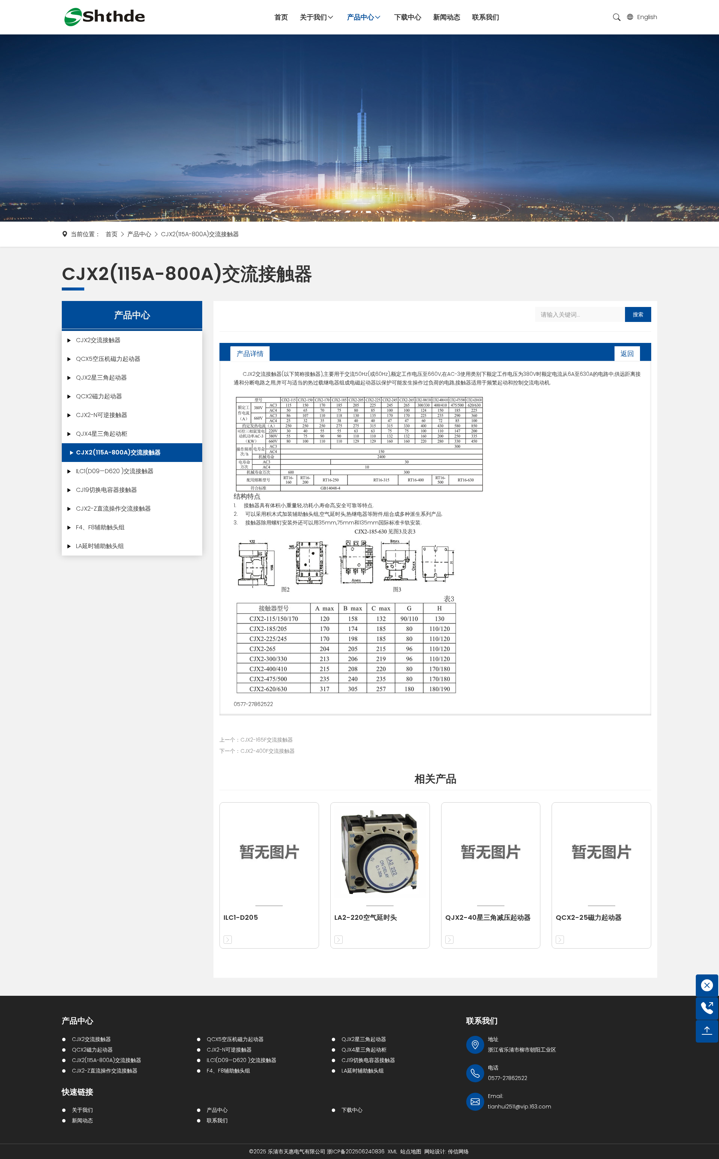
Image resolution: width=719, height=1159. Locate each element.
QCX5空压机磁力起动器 (108, 359)
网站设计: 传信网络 (446, 1151)
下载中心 (352, 1110)
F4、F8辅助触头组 (100, 527)
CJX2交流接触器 (98, 340)
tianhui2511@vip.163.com (519, 1106)
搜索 (638, 314)
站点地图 (410, 1151)
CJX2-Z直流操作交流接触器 (113, 508)
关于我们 (82, 1110)
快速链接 (77, 1091)
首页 (112, 234)
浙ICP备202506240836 (356, 1151)
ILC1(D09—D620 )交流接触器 (115, 471)
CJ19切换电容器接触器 (106, 490)
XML (392, 1151)
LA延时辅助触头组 (100, 546)
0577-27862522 (507, 1078)
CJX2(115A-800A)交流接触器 (200, 234)
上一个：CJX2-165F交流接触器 (256, 739)
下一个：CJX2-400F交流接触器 (257, 751)
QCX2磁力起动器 (99, 396)
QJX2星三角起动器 (101, 377)
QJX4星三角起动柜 (101, 433)
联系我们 (217, 1120)
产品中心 (139, 234)
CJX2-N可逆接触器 (101, 415)
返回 (627, 353)
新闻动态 (82, 1120)
